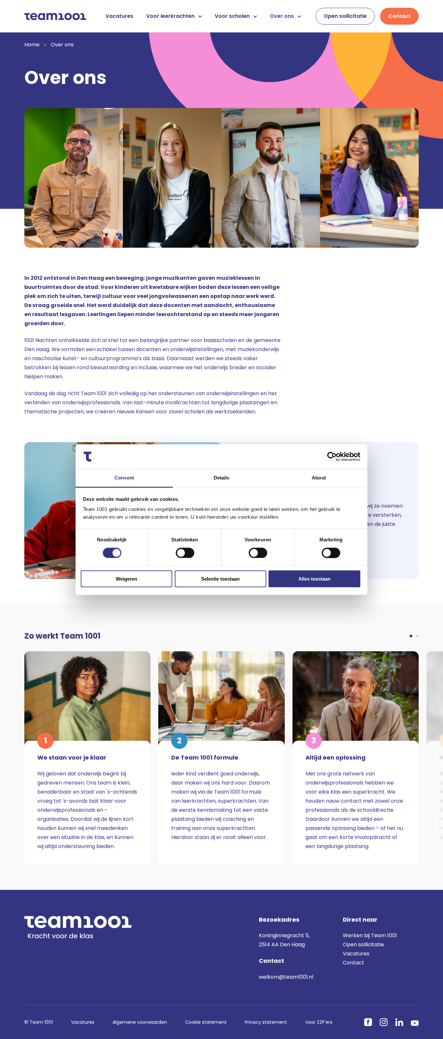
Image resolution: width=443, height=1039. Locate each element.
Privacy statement (266, 1022)
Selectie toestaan (220, 579)
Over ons (282, 16)
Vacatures (119, 16)
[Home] (55, 16)
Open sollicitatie (345, 16)
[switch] (185, 553)
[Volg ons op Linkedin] (399, 1022)
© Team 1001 (38, 1022)
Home (32, 44)
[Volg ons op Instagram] (384, 1022)
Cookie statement (206, 1022)
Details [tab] (222, 478)
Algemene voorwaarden (140, 1022)
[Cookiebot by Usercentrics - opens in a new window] (332, 456)
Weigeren (126, 579)
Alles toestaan (314, 579)
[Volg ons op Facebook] (368, 1022)
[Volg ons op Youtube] (415, 1023)
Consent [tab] (124, 478)
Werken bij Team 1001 (370, 935)
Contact (399, 16)
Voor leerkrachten (171, 16)
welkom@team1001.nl (286, 977)
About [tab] (319, 478)
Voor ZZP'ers (318, 1022)
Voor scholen (233, 16)
